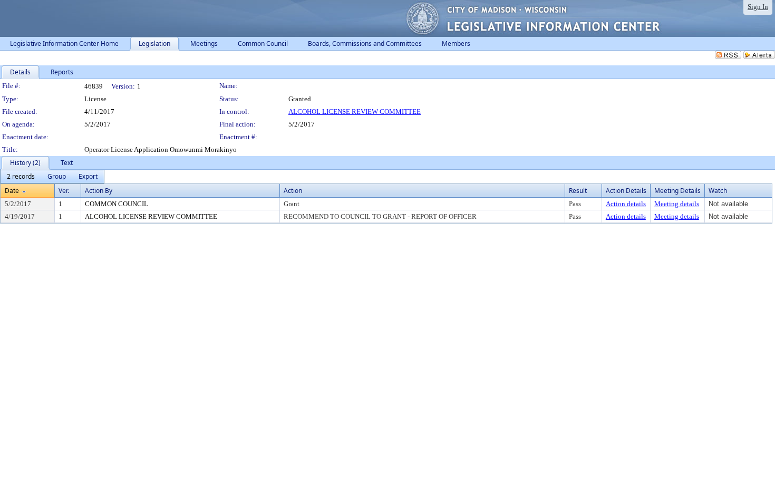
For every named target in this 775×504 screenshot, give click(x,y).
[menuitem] (21, 176)
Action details (626, 204)
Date (12, 190)
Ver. (64, 190)
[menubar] (52, 176)
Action (293, 190)
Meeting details (676, 204)
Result (578, 190)
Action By (98, 190)
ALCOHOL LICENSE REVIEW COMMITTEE (354, 111)
